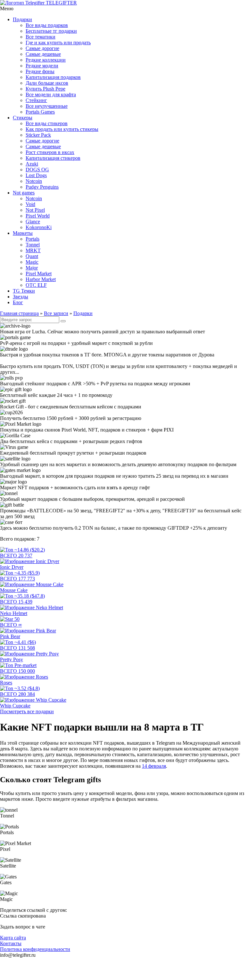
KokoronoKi (39, 227)
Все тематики (40, 36)
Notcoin (34, 181)
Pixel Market (39, 273)
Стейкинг (36, 100)
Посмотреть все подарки (27, 711)
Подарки (22, 19)
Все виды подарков (47, 25)
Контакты (10, 943)
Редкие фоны (40, 71)
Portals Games (40, 112)
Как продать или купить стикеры (62, 129)
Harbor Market (41, 279)
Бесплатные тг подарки (51, 31)
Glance (33, 221)
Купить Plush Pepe (45, 88)
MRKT (33, 250)
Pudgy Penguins (42, 187)
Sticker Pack (38, 135)
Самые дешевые (43, 54)
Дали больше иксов (47, 83)
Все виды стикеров (47, 123)
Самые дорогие (42, 48)
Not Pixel (35, 210)
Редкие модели (42, 65)
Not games (24, 192)
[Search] (63, 321)
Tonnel (33, 244)
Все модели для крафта (51, 94)
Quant (32, 256)
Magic (32, 262)
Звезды (20, 296)
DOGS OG (37, 169)
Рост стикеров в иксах (50, 152)
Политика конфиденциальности (35, 949)
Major (32, 267)
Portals (32, 239)
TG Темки (24, 291)
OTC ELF (36, 285)
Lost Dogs (36, 175)
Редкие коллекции (46, 60)
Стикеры (22, 117)
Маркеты (23, 233)
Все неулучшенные (47, 106)
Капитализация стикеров (53, 158)
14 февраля (154, 766)
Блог (18, 302)
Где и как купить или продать (58, 42)
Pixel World (38, 215)
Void (30, 204)
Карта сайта (13, 937)
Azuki (32, 164)
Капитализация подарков (53, 77)
